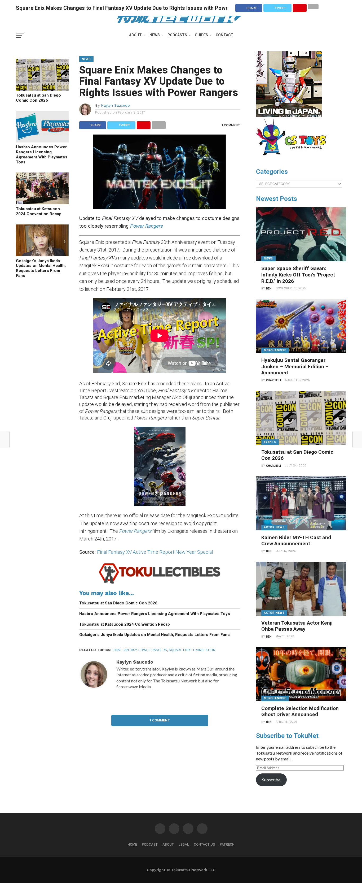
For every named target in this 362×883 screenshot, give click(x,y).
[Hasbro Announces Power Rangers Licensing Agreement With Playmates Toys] (42, 140)
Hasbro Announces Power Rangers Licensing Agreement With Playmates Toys (41, 154)
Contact (224, 35)
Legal (184, 844)
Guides (201, 35)
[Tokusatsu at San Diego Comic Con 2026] (42, 89)
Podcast (150, 844)
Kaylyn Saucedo (115, 105)
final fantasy (124, 650)
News (154, 35)
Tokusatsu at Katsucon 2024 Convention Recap (38, 211)
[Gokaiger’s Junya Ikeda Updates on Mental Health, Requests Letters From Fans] (42, 254)
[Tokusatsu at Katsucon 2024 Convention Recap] (42, 202)
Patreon (227, 844)
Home (132, 844)
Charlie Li (273, 380)
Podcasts (177, 35)
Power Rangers (135, 531)
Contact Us (204, 844)
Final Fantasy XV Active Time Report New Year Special (155, 552)
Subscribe (271, 779)
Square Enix (180, 650)
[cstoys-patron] (294, 158)
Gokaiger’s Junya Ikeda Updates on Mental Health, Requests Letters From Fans (41, 268)
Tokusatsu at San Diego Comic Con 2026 (38, 98)
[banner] (289, 116)
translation (203, 650)
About (135, 35)
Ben (269, 288)
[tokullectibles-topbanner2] (159, 583)
